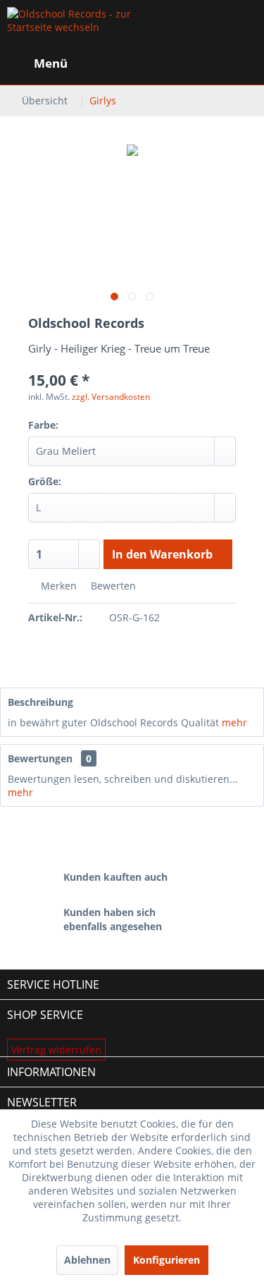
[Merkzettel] (172, 63)
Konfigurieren (166, 1259)
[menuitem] (37, 63)
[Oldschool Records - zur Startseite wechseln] (69, 28)
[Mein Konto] (207, 63)
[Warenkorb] (241, 63)
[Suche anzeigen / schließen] (138, 63)
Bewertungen (40, 758)
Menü (51, 63)
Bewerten (112, 585)
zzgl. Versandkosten (111, 397)
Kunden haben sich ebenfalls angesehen (112, 919)
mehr (234, 722)
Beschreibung (40, 702)
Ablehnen (87, 1259)
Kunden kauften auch (115, 877)
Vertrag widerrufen (56, 1049)
